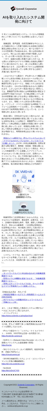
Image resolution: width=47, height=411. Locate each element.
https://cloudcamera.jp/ (11, 355)
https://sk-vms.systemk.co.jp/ (13, 364)
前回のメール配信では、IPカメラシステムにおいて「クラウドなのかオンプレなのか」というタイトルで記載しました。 (23, 140)
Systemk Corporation (26, 385)
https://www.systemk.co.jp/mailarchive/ (17, 316)
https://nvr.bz (7, 345)
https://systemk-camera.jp (12, 336)
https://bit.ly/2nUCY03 (10, 371)
